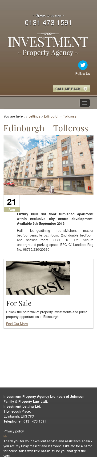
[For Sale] (38, 277)
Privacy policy (14, 431)
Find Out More (17, 323)
